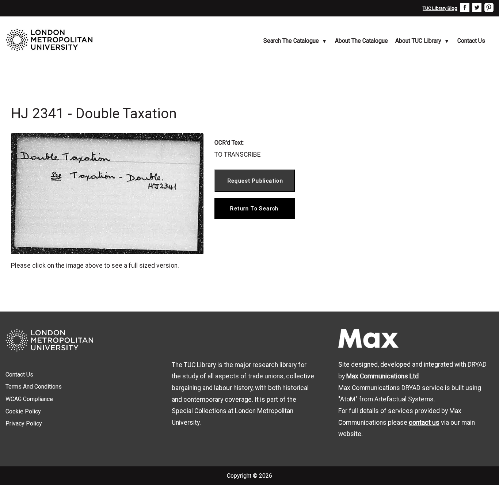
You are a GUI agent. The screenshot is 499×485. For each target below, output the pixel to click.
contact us (424, 422)
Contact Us (471, 40)
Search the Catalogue (291, 40)
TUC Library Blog (440, 8)
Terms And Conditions (33, 386)
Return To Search (254, 208)
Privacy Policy (23, 423)
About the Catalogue (361, 40)
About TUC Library (418, 40)
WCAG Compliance (29, 399)
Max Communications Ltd (382, 376)
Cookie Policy (23, 411)
